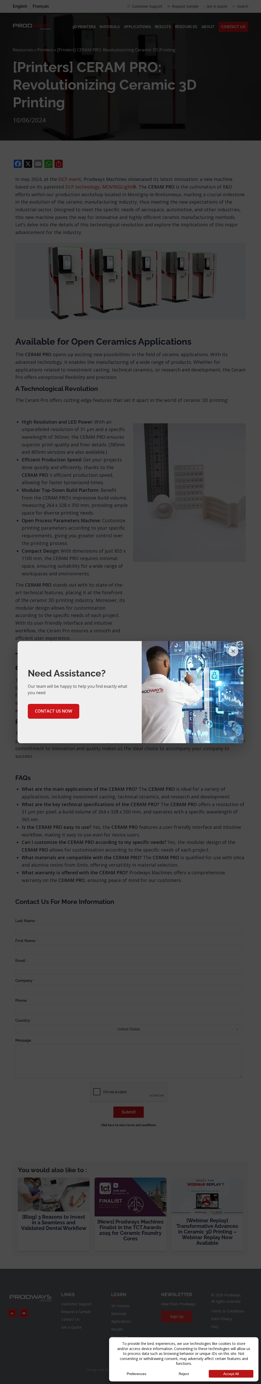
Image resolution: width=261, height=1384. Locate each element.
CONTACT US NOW (53, 711)
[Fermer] (233, 651)
